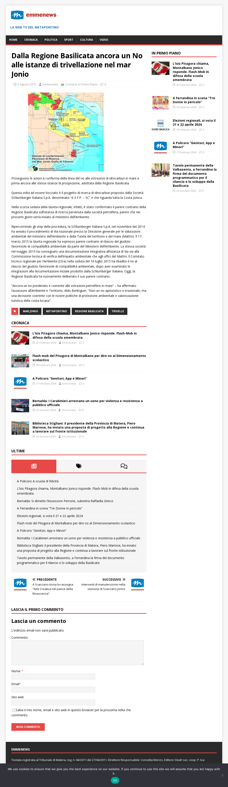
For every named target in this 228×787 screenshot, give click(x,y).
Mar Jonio (30, 311)
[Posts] (33, 466)
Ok (115, 780)
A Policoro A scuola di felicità (38, 481)
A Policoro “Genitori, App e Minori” (60, 378)
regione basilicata (89, 311)
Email (15, 684)
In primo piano (166, 53)
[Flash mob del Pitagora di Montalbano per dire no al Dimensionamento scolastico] (20, 364)
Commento (19, 637)
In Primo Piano (88, 84)
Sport (68, 40)
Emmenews (50, 84)
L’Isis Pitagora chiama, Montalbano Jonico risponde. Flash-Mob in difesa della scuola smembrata (85, 335)
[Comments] (124, 466)
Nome (16, 671)
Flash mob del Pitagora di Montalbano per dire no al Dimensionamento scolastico (89, 358)
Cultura (86, 40)
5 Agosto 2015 (27, 84)
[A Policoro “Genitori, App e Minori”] (20, 387)
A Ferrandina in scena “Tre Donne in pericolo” (49, 508)
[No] (222, 775)
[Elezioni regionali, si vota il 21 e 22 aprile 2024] (160, 129)
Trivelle (118, 311)
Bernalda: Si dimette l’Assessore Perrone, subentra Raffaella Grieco (65, 501)
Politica (51, 40)
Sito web (17, 697)
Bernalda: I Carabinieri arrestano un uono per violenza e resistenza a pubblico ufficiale (88, 403)
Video (104, 40)
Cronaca (31, 40)
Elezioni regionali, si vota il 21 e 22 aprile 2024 (50, 516)
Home (13, 40)
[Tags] (78, 466)
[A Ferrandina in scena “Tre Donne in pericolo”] (160, 107)
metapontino (56, 311)
